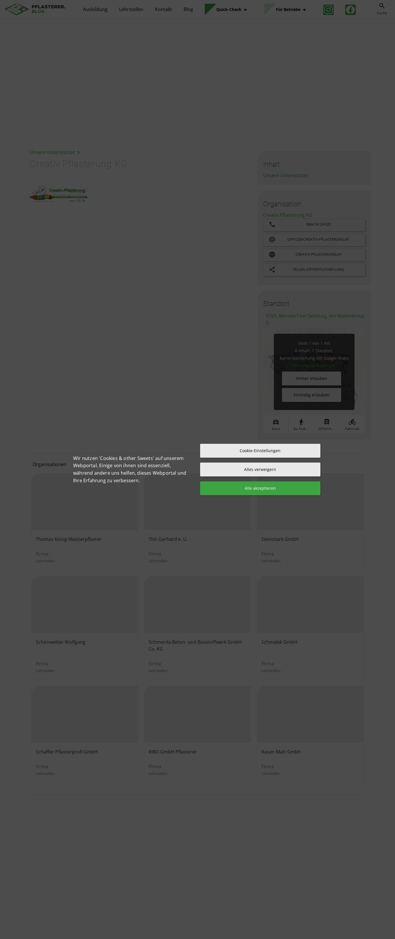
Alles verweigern (260, 469)
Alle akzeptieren (260, 488)
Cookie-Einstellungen (260, 450)
